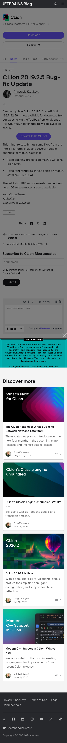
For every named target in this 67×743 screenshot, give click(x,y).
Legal (54, 700)
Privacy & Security (14, 700)
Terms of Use (38, 700)
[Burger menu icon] (63, 3)
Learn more (40, 361)
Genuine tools (12, 705)
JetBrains (29, 735)
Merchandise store (19, 728)
